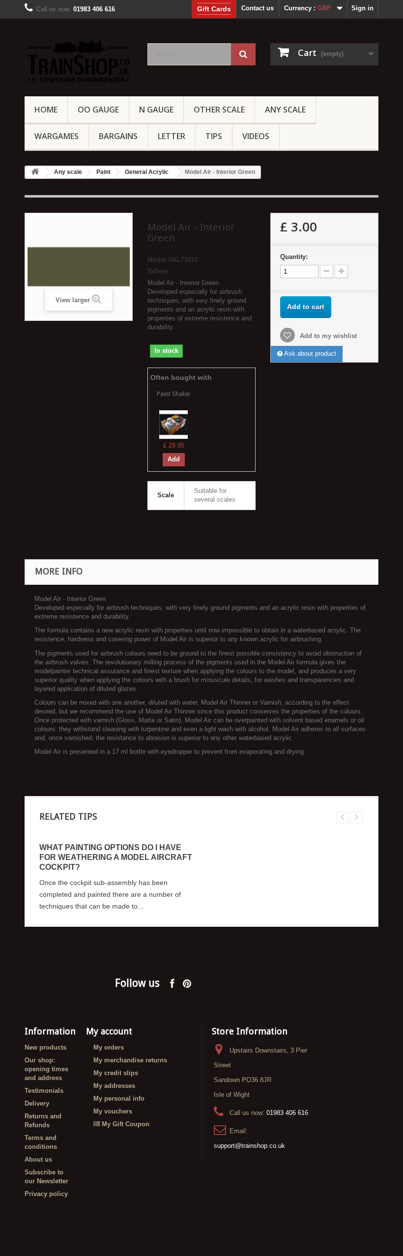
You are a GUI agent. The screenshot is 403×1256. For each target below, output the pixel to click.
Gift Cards (214, 9)
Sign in (362, 8)
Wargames (56, 136)
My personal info (118, 1098)
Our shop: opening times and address (46, 1069)
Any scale (68, 172)
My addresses (114, 1085)
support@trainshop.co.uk (249, 1145)
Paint (103, 172)
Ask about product (309, 353)
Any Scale (285, 109)
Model (156, 259)
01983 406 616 (287, 1112)
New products (45, 1047)
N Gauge (156, 109)
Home (46, 109)
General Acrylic (147, 172)
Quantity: (294, 256)
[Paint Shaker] (173, 424)
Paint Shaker (174, 394)
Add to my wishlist (327, 336)
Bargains (118, 136)
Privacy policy (46, 1194)
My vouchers (112, 1111)
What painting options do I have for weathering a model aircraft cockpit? (115, 857)
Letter (171, 136)
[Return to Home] (35, 172)
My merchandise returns (130, 1060)
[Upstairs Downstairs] (79, 61)
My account (109, 1031)
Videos (255, 136)
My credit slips (115, 1073)
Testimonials (44, 1090)
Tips (213, 136)
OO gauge (98, 109)
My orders (108, 1047)
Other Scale (219, 109)
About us (38, 1159)
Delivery (37, 1103)
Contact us (257, 8)
